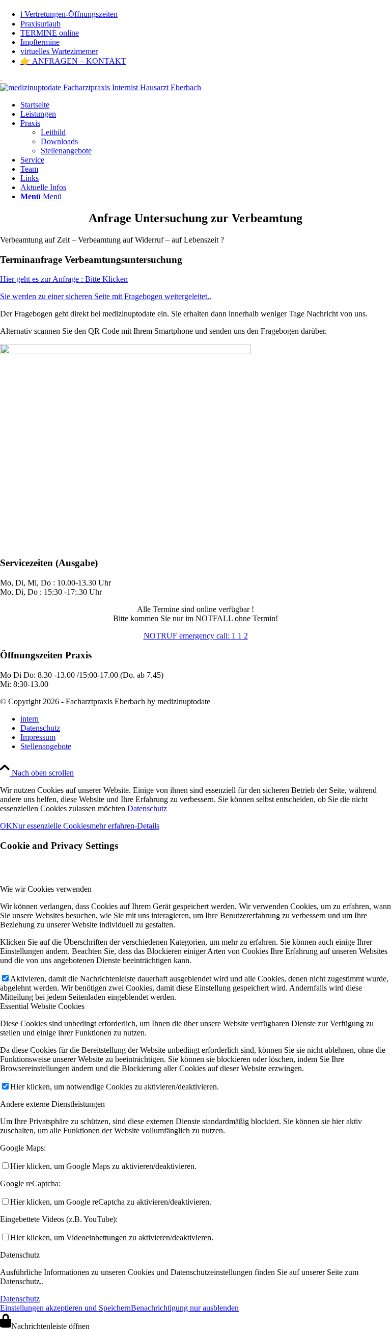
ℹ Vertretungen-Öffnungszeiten (69, 14)
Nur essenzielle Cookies (51, 825)
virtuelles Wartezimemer (59, 51)
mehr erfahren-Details (124, 825)
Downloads (59, 141)
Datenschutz (147, 808)
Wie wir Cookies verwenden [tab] (46, 889)
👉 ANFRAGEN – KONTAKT (73, 61)
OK (6, 825)
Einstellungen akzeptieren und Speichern (65, 1307)
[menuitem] (205, 13)
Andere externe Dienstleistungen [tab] (52, 1104)
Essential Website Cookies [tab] (42, 1006)
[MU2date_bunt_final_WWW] (100, 87)
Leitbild (53, 132)
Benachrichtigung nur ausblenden (185, 1307)
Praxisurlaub (40, 23)
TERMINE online (49, 33)
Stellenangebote (66, 150)
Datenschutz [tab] (20, 1254)
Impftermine (40, 42)
